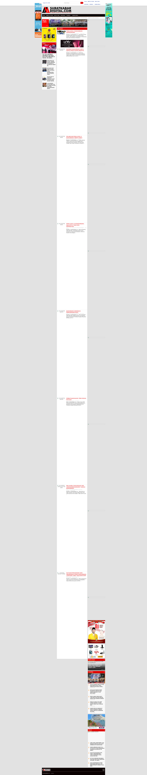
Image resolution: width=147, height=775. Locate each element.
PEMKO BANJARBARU (75, 33)
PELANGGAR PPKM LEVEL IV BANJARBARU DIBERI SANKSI (74, 137)
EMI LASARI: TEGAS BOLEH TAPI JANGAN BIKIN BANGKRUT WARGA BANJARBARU (75, 487)
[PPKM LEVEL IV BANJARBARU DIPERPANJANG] (80, 37)
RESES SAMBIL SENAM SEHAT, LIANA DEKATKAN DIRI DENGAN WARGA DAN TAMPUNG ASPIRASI (97, 697)
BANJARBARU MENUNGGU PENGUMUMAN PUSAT (73, 311)
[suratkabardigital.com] (56, 9)
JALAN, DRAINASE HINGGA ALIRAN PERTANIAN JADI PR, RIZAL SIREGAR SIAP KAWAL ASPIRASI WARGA (80, 24)
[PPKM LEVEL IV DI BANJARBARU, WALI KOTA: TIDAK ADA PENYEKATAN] (75, 232)
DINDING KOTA (74, 51)
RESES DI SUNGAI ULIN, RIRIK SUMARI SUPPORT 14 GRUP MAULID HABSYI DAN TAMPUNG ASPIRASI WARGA (55, 23)
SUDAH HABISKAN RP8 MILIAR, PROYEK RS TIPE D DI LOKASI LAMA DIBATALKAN (95, 665)
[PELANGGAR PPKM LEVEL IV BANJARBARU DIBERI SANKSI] (84, 143)
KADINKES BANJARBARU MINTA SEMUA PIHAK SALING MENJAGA (75, 50)
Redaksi (52, 773)
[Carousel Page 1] (101, 669)
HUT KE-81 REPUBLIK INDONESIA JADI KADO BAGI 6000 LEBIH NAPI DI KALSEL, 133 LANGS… (48, 56)
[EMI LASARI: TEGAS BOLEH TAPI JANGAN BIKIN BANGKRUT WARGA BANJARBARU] (66, 494)
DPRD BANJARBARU (75, 489)
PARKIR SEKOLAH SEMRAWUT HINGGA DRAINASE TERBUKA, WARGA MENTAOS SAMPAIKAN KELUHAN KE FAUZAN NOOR (67, 23)
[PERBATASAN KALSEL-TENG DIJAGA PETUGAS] (81, 405)
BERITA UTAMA (68, 33)
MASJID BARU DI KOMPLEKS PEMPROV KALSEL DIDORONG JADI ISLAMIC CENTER (51, 78)
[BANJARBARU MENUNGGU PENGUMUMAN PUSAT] (73, 317)
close (40, 3)
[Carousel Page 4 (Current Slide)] (103, 669)
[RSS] (104, 770)
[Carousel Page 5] (104, 669)
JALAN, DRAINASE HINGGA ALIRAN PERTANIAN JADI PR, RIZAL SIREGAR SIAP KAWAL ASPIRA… (97, 685)
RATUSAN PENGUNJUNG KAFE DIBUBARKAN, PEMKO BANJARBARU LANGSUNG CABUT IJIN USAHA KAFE (76, 574)
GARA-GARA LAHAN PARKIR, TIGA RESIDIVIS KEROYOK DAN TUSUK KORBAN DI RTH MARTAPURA (97, 743)
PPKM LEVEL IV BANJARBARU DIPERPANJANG (74, 31)
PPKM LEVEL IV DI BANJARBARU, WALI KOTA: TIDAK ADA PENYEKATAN (75, 225)
